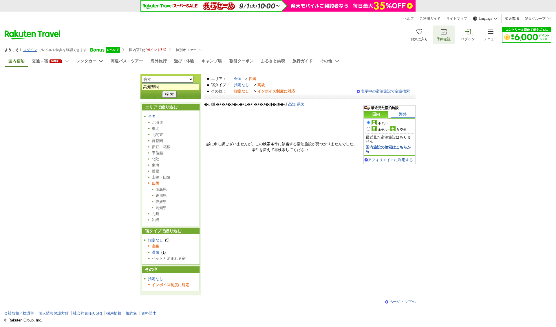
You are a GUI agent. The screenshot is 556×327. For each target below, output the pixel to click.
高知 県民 (296, 104)
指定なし (241, 85)
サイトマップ (456, 19)
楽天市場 (512, 19)
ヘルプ (408, 19)
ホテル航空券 (392, 129)
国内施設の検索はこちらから (388, 149)
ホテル (382, 123)
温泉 (155, 252)
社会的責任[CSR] (87, 313)
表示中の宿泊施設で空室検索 (385, 91)
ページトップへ (402, 301)
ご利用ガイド (430, 19)
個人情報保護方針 (54, 313)
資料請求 (148, 313)
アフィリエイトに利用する (390, 160)
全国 (238, 79)
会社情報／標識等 (19, 313)
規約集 (131, 313)
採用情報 (113, 313)
